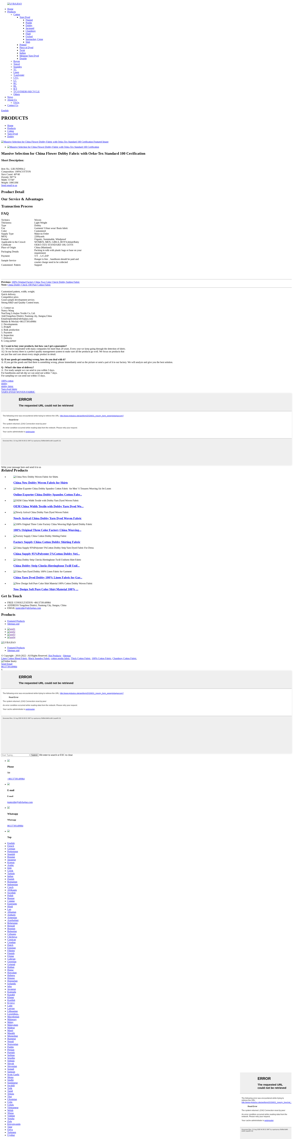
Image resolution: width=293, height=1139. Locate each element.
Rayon (16, 61)
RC (15, 83)
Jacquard (30, 28)
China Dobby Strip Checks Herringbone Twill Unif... (46, 565)
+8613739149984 (16, 778)
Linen (16, 72)
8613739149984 (9, 666)
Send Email (6, 664)
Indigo (23, 53)
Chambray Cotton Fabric (124, 658)
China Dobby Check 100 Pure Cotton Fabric (29, 284)
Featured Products (16, 621)
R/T (15, 89)
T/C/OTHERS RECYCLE (26, 91)
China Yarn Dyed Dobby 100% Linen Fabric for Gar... (47, 577)
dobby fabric (7, 386)
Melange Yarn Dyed (29, 55)
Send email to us (9, 185)
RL (15, 86)
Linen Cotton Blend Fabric (14, 658)
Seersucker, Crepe (34, 39)
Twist (22, 50)
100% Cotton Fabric (101, 658)
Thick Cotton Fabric (80, 658)
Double (23, 58)
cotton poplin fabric (60, 658)
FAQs (16, 102)
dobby (4, 383)
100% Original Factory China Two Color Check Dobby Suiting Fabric (46, 282)
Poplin (29, 22)
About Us (12, 100)
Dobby (29, 25)
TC (15, 69)
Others (16, 94)
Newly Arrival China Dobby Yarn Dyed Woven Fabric (47, 518)
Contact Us (12, 105)
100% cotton (7, 381)
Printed (23, 44)
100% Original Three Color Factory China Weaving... (47, 530)
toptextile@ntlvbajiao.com (28, 608)
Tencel (16, 64)
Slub (28, 42)
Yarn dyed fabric (9, 389)
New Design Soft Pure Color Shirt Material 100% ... (45, 589)
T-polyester (18, 75)
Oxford (29, 36)
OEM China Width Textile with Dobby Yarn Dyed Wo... (48, 506)
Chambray (31, 31)
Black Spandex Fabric (39, 658)
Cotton (16, 14)
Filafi (28, 33)
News (10, 97)
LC (15, 80)
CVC (16, 77)
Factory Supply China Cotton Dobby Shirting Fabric (46, 542)
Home (10, 9)
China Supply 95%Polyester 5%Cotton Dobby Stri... (46, 553)
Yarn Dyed (25, 17)
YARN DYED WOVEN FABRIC (18, 392)
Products (11, 11)
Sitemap (67, 655)
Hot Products (54, 655)
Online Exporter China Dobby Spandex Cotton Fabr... (47, 494)
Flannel (29, 20)
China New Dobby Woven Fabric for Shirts (40, 482)
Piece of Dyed (26, 47)
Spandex (17, 66)
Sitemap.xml (13, 624)
